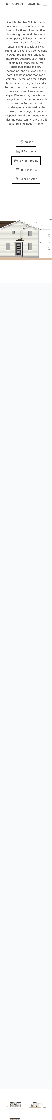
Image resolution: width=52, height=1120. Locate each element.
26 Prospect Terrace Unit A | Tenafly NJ (24, 4)
